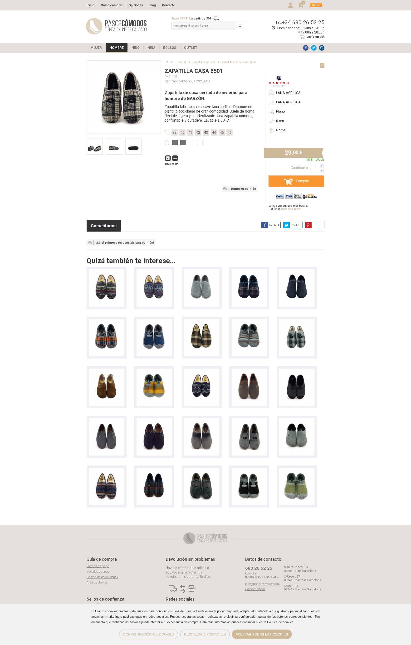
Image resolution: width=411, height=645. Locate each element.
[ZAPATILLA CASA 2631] (201, 271)
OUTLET (190, 48)
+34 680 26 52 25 (303, 22)
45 (222, 132)
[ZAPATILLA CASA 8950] (249, 271)
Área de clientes (97, 582)
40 (182, 132)
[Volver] (322, 65)
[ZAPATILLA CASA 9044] (201, 420)
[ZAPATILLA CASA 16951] (249, 470)
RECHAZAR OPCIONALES (205, 634)
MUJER (96, 48)
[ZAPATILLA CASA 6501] (296, 321)
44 (214, 132)
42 (198, 132)
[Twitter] (314, 48)
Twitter (296, 225)
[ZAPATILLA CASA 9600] (201, 321)
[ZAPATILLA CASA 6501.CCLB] (154, 470)
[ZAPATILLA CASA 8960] (106, 321)
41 (190, 132)
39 (174, 132)
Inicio (90, 5)
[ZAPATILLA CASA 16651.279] (296, 420)
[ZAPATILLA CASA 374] (106, 371)
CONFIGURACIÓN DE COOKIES (148, 634)
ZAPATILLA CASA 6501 (194, 71)
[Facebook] (305, 48)
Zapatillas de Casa (204, 62)
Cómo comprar (111, 5)
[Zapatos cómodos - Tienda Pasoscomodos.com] (116, 26)
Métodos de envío (98, 571)
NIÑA (151, 48)
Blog (152, 5)
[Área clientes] (290, 5)
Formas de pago (98, 566)
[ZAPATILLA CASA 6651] (154, 420)
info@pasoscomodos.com (262, 584)
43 (206, 132)
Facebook (274, 225)
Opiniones (136, 5)
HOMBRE (117, 48)
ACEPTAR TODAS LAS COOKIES (262, 634)
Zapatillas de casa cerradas (239, 62)
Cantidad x (299, 168)
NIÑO (136, 48)
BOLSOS (169, 48)
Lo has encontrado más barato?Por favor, (288, 207)
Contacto (168, 5)
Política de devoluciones (102, 577)
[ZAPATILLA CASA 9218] (249, 371)
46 (229, 132)
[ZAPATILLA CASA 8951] (154, 321)
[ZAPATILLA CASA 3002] (106, 271)
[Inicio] (167, 62)
